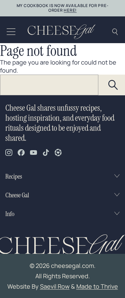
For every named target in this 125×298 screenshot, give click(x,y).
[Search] (113, 85)
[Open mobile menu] (11, 31)
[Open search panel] (114, 31)
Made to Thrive (97, 286)
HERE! (70, 10)
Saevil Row (55, 286)
